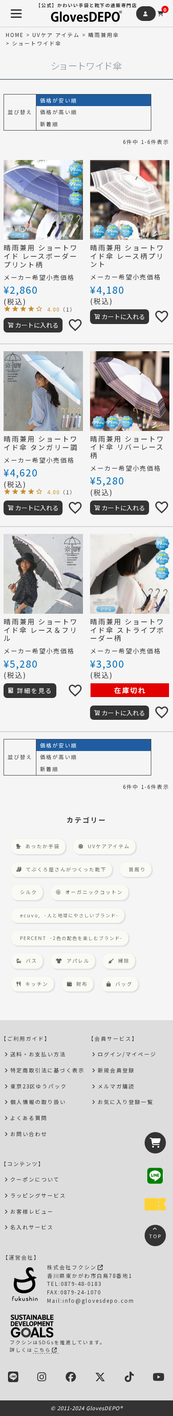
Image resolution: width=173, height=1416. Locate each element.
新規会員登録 (116, 1070)
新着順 (49, 123)
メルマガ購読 (116, 1086)
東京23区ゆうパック (38, 1086)
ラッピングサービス (38, 1195)
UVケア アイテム (56, 34)
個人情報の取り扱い (38, 1101)
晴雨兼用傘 (103, 34)
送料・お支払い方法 (38, 1054)
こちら (42, 1349)
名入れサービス (32, 1227)
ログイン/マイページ (127, 1054)
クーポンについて (35, 1179)
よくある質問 (28, 1117)
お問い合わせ (28, 1133)
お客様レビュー (32, 1211)
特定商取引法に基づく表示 (47, 1070)
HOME (15, 34)
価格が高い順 (58, 111)
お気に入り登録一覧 (125, 1101)
